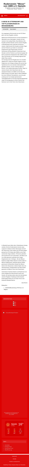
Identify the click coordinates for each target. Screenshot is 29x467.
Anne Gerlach (13, 29)
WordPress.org (8, 449)
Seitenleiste (21, 15)
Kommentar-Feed (9, 448)
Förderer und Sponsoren (14, 461)
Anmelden (7, 445)
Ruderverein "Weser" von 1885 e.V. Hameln (15, 5)
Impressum (14, 456)
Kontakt (14, 458)
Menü (5, 15)
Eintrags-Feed (8, 446)
